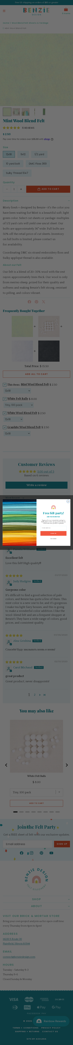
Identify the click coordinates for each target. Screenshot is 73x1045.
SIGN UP (53, 533)
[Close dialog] (68, 501)
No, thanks (53, 538)
